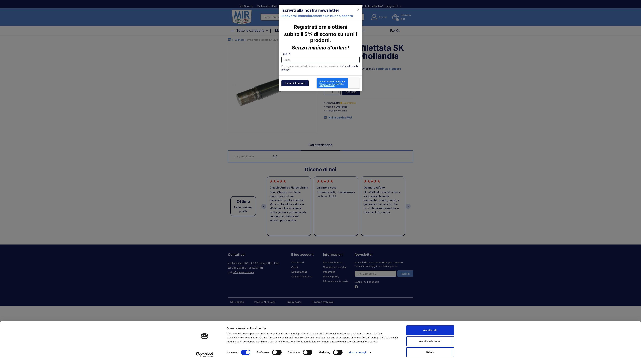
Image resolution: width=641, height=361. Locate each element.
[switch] (277, 352)
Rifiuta (430, 352)
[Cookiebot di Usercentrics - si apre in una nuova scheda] (204, 354)
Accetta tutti (430, 330)
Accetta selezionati (430, 341)
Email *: (286, 54)
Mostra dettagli (358, 352)
